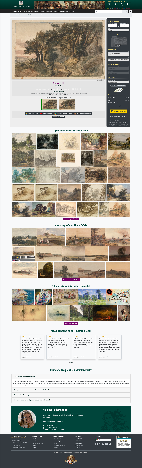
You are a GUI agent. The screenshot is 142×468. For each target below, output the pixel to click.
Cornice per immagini (46, 11)
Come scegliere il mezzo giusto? (23, 395)
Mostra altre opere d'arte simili (71, 219)
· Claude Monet (77, 440)
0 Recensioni (61, 116)
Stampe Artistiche (17, 11)
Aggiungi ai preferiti (47, 113)
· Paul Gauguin (77, 442)
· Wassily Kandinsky (78, 443)
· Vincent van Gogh (78, 438)
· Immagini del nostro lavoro (59, 445)
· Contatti (34, 438)
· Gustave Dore (77, 447)
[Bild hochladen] (130, 11)
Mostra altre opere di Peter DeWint (71, 279)
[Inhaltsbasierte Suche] (126, 11)
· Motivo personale (57, 438)
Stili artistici (37, 11)
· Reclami (34, 447)
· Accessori (55, 447)
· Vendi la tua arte (57, 440)
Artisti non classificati (26, 15)
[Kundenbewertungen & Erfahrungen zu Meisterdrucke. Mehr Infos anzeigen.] (123, 441)
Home (13, 15)
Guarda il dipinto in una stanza (83, 113)
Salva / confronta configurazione (119, 85)
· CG (33, 442)
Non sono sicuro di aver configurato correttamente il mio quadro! (32, 400)
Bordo (109, 28)
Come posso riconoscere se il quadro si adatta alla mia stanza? (31, 390)
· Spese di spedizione (57, 442)
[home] (11, 11)
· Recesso (34, 445)
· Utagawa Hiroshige (78, 445)
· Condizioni (34, 440)
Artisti (25, 11)
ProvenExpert (27, 356)
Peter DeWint (35, 15)
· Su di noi (34, 449)
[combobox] (118, 30)
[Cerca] (123, 11)
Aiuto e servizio (64, 11)
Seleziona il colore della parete (64, 113)
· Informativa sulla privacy (37, 443)
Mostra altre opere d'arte (71, 323)
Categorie (30, 11)
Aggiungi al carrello (119, 111)
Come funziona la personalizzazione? (24, 376)
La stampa (56, 11)
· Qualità (55, 443)
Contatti (71, 11)
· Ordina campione (57, 449)
